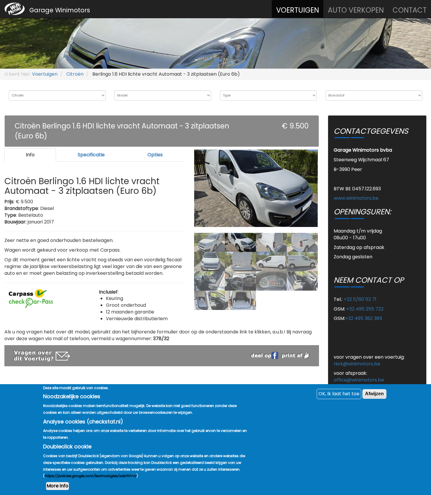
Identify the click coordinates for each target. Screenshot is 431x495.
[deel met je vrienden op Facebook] (265, 355)
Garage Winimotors (59, 10)
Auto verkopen (356, 10)
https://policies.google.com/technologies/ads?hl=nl (90, 475)
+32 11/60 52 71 (360, 299)
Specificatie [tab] (91, 154)
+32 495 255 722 (365, 309)
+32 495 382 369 (363, 318)
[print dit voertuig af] (295, 355)
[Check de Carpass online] (31, 302)
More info (57, 485)
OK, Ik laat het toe (338, 393)
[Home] (14, 9)
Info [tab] (30, 154)
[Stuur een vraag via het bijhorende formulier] (42, 355)
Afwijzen (374, 393)
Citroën (75, 74)
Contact (410, 10)
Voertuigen (297, 10)
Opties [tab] (155, 154)
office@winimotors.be (359, 380)
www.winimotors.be (356, 198)
